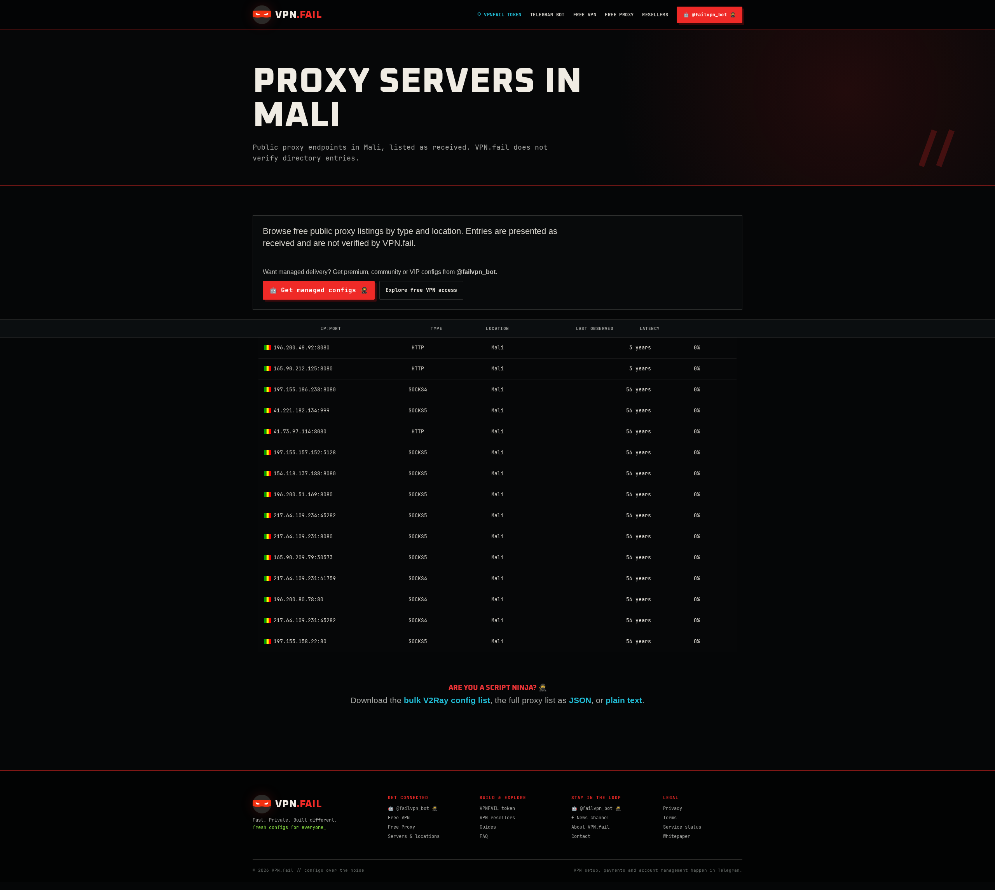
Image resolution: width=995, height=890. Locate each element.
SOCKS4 (417, 389)
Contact (580, 836)
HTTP (418, 347)
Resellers (655, 15)
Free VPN (584, 15)
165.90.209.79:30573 (303, 557)
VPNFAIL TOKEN (499, 14)
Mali (497, 347)
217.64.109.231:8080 (303, 536)
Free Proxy (619, 15)
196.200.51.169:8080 (303, 494)
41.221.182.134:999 (302, 410)
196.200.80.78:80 (298, 599)
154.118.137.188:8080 (305, 473)
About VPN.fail (590, 827)
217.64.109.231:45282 (305, 620)
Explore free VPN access (421, 290)
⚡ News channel (590, 818)
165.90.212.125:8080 (303, 368)
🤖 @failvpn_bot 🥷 (709, 15)
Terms (670, 818)
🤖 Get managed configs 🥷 (318, 290)
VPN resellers (497, 818)
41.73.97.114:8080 (300, 431)
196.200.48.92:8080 (302, 347)
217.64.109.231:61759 (305, 578)
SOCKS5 (417, 410)
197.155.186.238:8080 (305, 389)
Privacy (672, 808)
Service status (682, 827)
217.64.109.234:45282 (305, 515)
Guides (488, 827)
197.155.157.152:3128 (305, 452)
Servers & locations (414, 836)
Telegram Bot (547, 15)
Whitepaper (676, 836)
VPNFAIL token (497, 808)
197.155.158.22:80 (300, 641)
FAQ (484, 836)
